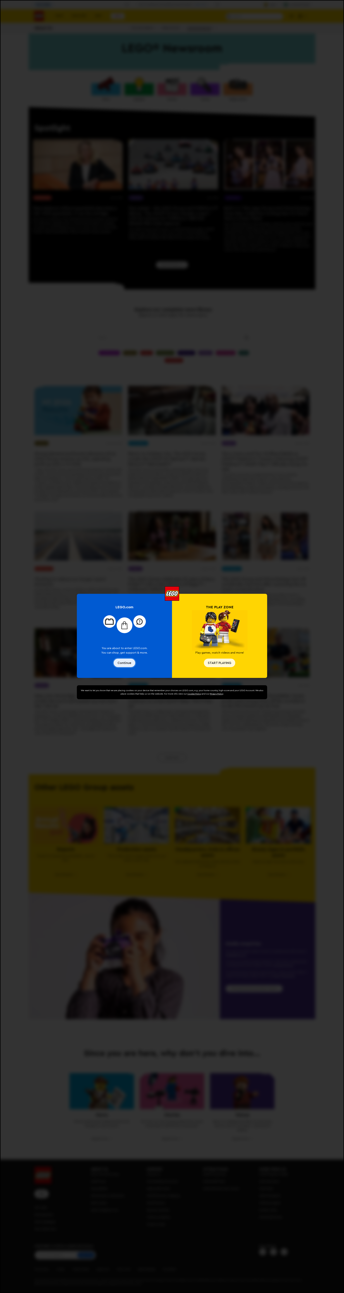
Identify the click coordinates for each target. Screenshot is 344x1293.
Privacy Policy (216, 694)
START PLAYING (219, 662)
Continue (124, 662)
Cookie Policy (194, 694)
